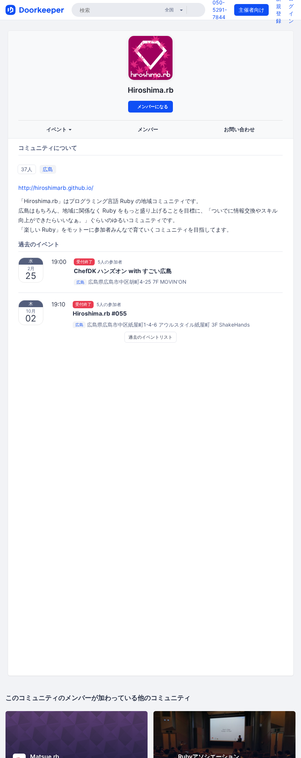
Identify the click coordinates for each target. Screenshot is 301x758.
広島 (48, 169)
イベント (57, 129)
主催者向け (251, 10)
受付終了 (84, 261)
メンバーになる (152, 106)
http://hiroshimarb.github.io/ (55, 187)
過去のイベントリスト (150, 337)
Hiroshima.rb (151, 90)
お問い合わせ (239, 129)
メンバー (148, 129)
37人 (26, 169)
